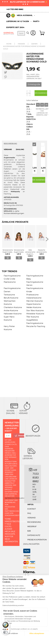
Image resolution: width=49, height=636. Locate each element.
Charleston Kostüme (13, 307)
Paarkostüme (10, 282)
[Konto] (33, 33)
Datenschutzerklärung (16, 498)
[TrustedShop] (10, 15)
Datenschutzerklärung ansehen (13, 605)
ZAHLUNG (20, 149)
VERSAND (8, 149)
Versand (31, 518)
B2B (29, 531)
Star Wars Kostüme (35, 310)
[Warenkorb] (42, 33)
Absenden (21, 435)
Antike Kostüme (11, 310)
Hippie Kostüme (33, 304)
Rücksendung (34, 522)
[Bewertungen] (35, 428)
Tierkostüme (9, 295)
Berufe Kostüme (11, 298)
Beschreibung (10, 143)
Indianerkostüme (33, 298)
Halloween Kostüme (12, 314)
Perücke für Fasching (35, 326)
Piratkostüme (32, 295)
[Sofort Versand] (27, 406)
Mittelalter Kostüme (35, 314)
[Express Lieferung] (31, 451)
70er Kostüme (32, 317)
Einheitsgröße (34, 84)
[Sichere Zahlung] (14, 406)
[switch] (5, 632)
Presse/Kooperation (37, 540)
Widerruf (32, 526)
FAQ (29, 513)
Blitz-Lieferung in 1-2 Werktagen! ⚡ (28, 2)
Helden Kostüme (33, 307)
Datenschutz (33, 535)
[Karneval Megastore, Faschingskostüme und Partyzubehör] (9, 33)
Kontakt (31, 509)
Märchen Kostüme (34, 301)
